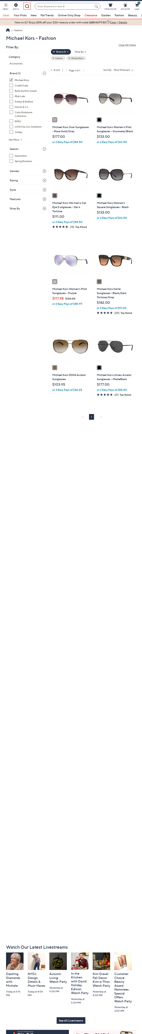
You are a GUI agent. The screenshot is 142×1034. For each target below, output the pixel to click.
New (34, 15)
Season (14, 149)
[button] (5, 7)
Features (15, 199)
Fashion (119, 15)
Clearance (91, 15)
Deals (6, 15)
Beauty (132, 15)
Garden (106, 15)
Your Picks (20, 15)
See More (14, 139)
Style (13, 189)
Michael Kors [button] (77, 58)
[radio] (54, 120)
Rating (14, 180)
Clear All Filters (127, 44)
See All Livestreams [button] (71, 1020)
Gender (14, 171)
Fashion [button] (59, 58)
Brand (15, 73)
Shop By (15, 208)
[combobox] (64, 6)
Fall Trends (47, 15)
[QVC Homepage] (8, 30)
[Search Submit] (97, 6)
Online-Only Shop (69, 15)
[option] (71, 22)
